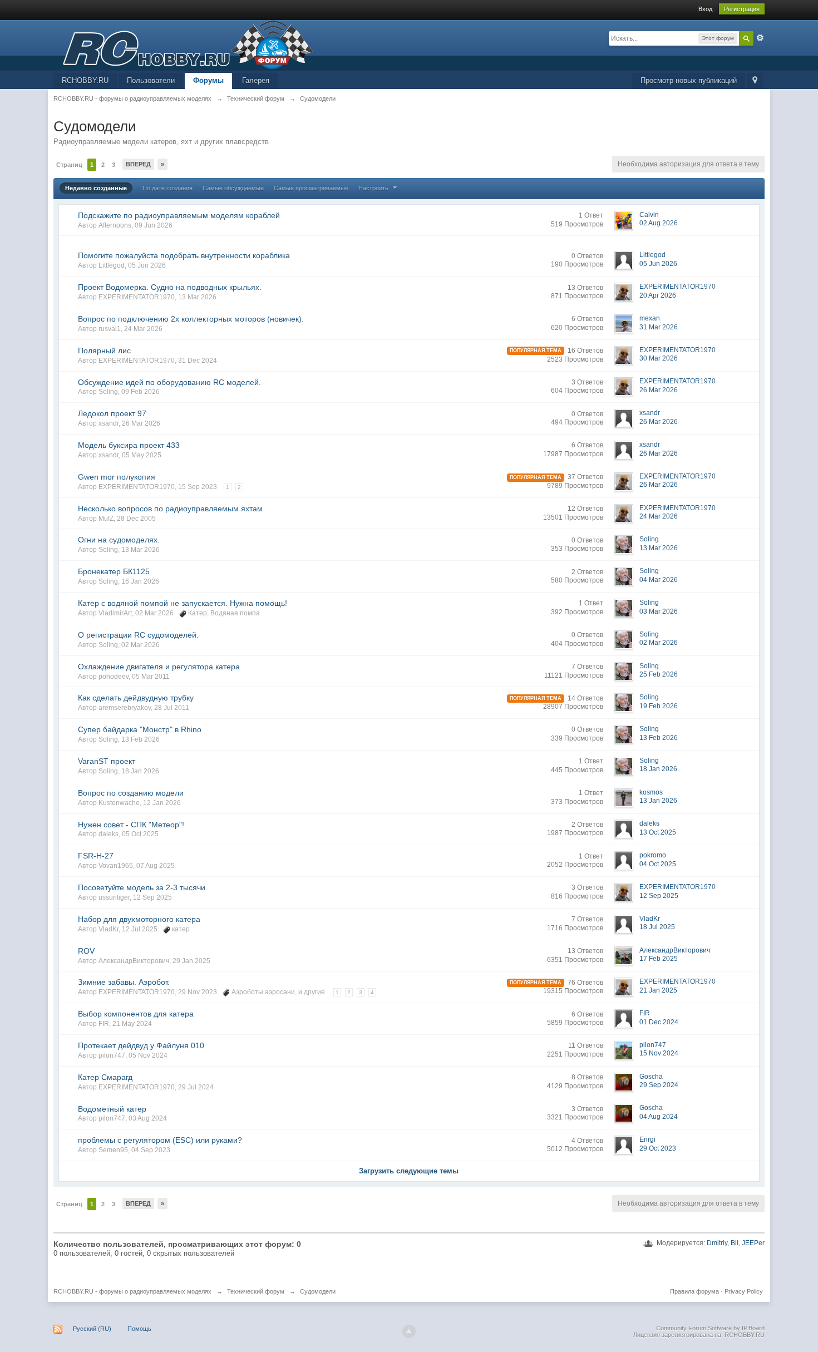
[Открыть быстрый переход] (755, 81)
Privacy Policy (744, 1291)
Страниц (69, 164)
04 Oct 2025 (657, 864)
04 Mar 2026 (658, 580)
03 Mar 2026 (658, 611)
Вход (705, 9)
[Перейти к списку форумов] (183, 44)
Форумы (208, 80)
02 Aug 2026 (658, 223)
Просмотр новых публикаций (688, 80)
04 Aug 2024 (658, 1117)
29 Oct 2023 (657, 1148)
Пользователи (151, 80)
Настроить (374, 188)
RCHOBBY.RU (85, 80)
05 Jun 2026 (658, 264)
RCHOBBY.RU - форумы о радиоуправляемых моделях (132, 1291)
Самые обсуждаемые (233, 188)
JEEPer (753, 1243)
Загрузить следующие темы (409, 1171)
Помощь (139, 1328)
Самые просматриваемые (311, 188)
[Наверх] (409, 1331)
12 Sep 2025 (658, 896)
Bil (734, 1243)
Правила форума (694, 1291)
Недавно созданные (96, 188)
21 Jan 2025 (658, 990)
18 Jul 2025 (657, 927)
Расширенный (760, 37)
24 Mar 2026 (658, 516)
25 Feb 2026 (658, 674)
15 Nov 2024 (658, 1053)
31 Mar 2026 (658, 327)
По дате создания (167, 188)
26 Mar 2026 (658, 390)
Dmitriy (717, 1243)
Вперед (138, 164)
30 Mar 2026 (658, 358)
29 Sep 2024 (658, 1085)
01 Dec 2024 (658, 1022)
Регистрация (742, 9)
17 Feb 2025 (658, 959)
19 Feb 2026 (658, 706)
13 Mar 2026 (658, 548)
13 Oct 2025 (657, 832)
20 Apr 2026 (657, 295)
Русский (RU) (92, 1328)
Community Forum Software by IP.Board (710, 1328)
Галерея (255, 80)
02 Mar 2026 (658, 643)
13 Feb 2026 (658, 738)
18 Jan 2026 (658, 769)
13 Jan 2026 (658, 801)
